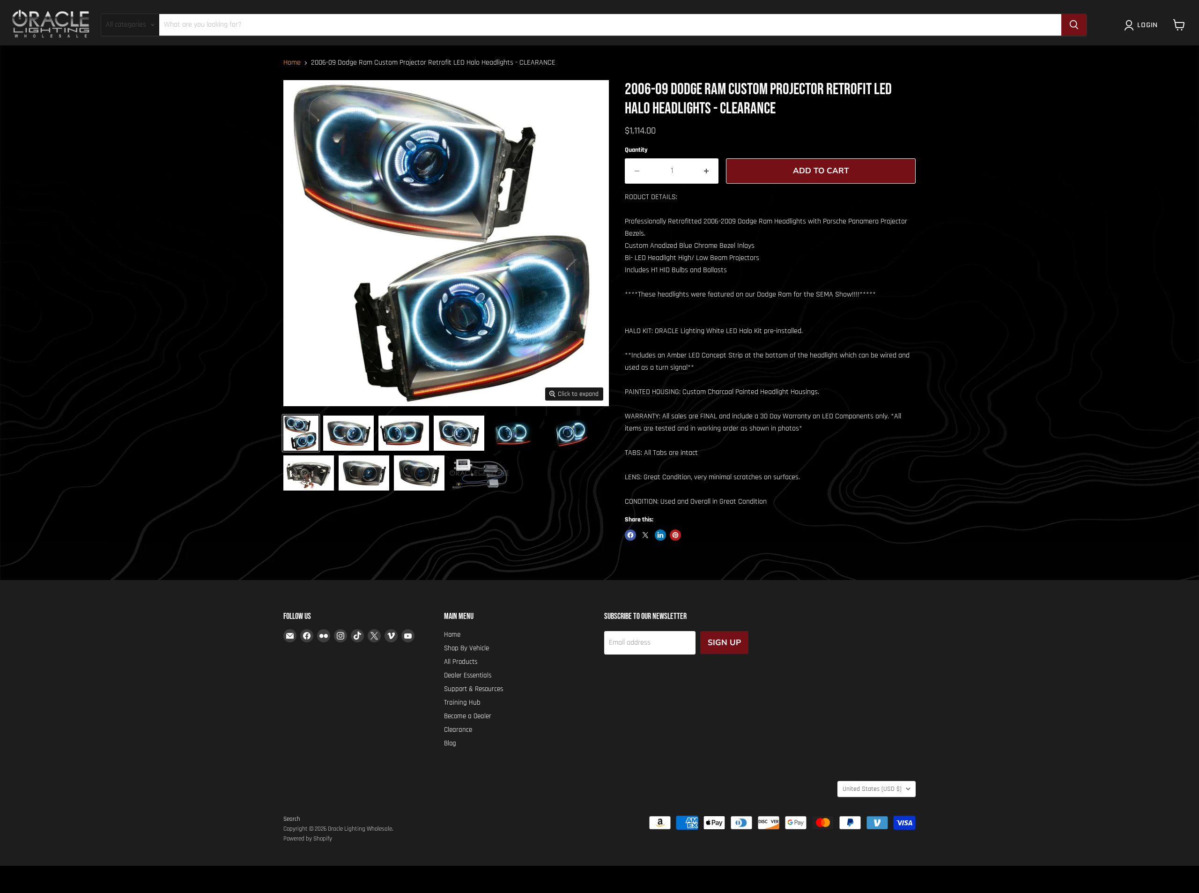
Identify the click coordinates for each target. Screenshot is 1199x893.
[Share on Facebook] (630, 535)
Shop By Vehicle (466, 648)
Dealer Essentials (467, 675)
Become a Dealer (467, 716)
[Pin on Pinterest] (675, 535)
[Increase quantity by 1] (706, 171)
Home (292, 63)
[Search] (1074, 25)
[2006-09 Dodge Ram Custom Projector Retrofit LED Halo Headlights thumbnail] (300, 433)
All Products (460, 661)
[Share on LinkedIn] (660, 535)
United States (872, 789)
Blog (450, 743)
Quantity (636, 150)
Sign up (724, 642)
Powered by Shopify (307, 838)
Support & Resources (473, 689)
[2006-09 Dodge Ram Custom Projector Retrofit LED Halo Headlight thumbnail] (348, 433)
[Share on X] (645, 535)
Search (291, 819)
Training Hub (462, 702)
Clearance (458, 729)
